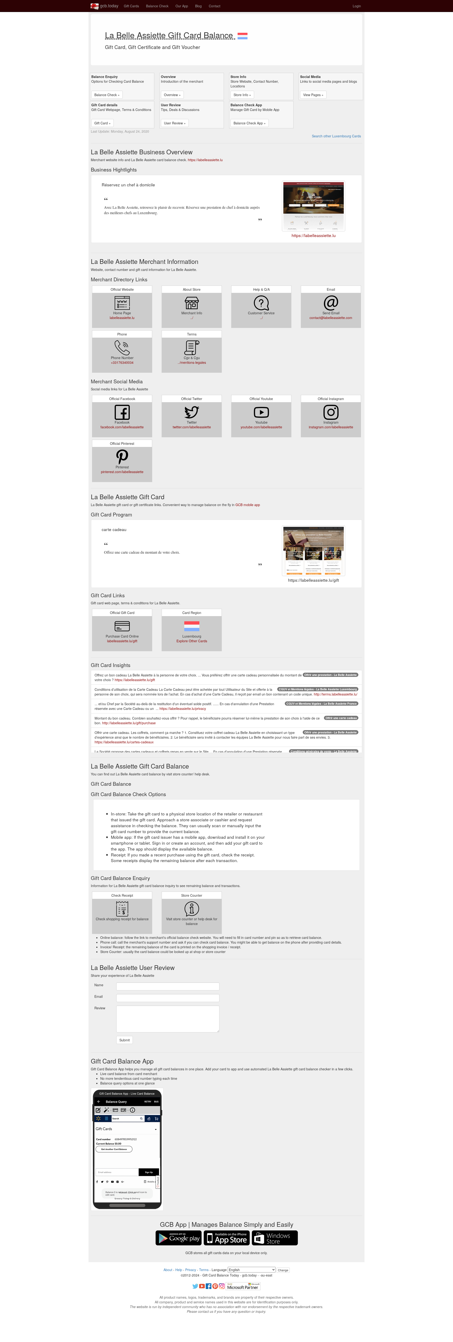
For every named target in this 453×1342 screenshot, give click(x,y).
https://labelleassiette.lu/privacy (182, 708)
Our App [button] (182, 6)
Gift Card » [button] (102, 123)
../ (191, 317)
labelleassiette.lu (122, 317)
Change (283, 1270)
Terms (204, 1269)
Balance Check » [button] (107, 94)
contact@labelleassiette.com (331, 317)
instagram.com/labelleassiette (331, 427)
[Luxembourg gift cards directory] (242, 35)
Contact (214, 6)
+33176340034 (122, 362)
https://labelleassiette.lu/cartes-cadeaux (124, 742)
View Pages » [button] (313, 94)
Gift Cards (131, 6)
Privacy (190, 1269)
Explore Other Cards (191, 640)
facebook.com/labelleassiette (122, 427)
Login (357, 6)
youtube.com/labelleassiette (261, 427)
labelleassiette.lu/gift (122, 640)
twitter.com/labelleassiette (192, 427)
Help (178, 1269)
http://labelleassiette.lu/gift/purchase (129, 722)
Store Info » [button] (242, 94)
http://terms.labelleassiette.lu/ (335, 694)
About (168, 1269)
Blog (198, 6)
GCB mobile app (247, 504)
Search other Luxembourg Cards (336, 136)
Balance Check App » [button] (250, 123)
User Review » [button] (175, 123)
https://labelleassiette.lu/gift (135, 679)
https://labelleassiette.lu (205, 159)
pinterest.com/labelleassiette (122, 471)
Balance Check (157, 6)
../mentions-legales (192, 362)
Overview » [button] (172, 94)
